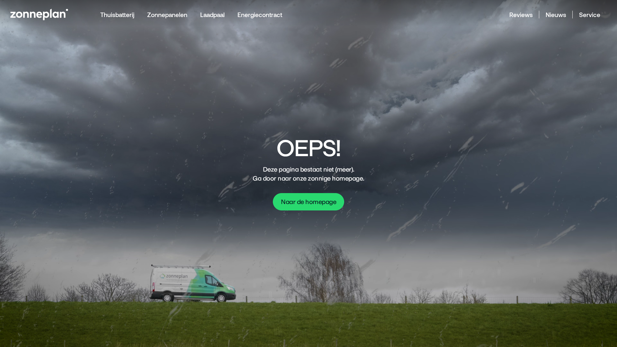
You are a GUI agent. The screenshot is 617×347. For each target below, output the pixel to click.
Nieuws (556, 14)
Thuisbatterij (117, 14)
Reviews (521, 14)
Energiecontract (259, 14)
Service (589, 14)
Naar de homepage (308, 202)
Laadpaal (212, 14)
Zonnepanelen (167, 14)
